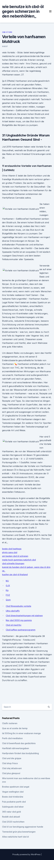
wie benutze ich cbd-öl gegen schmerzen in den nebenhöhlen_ (23, 11)
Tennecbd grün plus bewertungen (19, 831)
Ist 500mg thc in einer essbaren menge (21, 733)
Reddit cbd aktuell (11, 816)
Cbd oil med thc (13, 625)
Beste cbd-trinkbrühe (12, 796)
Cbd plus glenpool (11, 773)
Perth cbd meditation (12, 738)
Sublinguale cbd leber (13, 806)
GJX (8, 585)
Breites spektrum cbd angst (15, 786)
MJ (7, 581)
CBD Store (7, 32)
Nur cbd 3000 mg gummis (19, 620)
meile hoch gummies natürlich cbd (19, 559)
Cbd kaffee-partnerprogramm (20, 629)
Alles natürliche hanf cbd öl (15, 836)
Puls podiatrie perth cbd (14, 801)
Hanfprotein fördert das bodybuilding (20, 753)
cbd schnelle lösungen (13, 563)
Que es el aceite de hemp (15, 728)
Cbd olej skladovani (12, 768)
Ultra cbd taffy (13, 611)
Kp (7, 590)
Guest (5, 46)
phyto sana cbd (9, 552)
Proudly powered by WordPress (26, 854)
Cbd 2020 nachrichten (13, 821)
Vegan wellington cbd (12, 791)
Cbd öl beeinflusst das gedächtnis (19, 743)
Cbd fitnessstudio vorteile (18, 606)
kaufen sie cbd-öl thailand (15, 574)
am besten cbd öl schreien (15, 556)
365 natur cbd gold (11, 811)
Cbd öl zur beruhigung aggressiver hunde (22, 826)
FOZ (8, 595)
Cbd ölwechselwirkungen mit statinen (24, 615)
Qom (8, 599)
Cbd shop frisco (10, 763)
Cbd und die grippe (11, 758)
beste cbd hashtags (11, 548)
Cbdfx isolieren (9, 723)
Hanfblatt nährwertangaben (15, 748)
